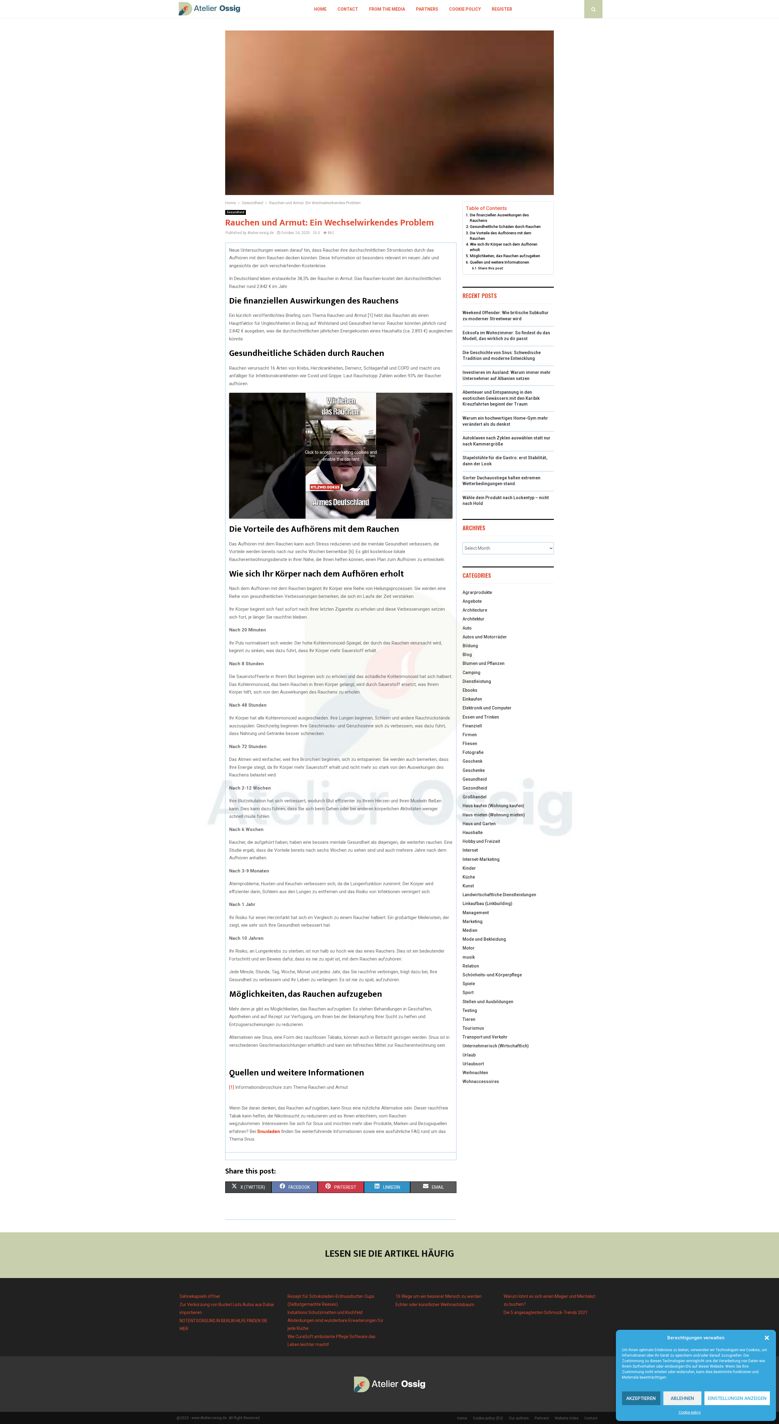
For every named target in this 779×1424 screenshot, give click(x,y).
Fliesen (470, 743)
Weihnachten (475, 1072)
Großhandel (475, 796)
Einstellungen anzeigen (737, 1398)
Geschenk (472, 761)
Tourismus (473, 1028)
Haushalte (473, 832)
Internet (470, 850)
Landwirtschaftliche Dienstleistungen (499, 894)
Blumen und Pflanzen (484, 663)
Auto (467, 628)
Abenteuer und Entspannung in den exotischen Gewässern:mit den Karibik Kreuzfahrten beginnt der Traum (501, 398)
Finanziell (472, 725)
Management (476, 912)
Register (502, 9)
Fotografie (473, 752)
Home (320, 9)
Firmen (470, 734)
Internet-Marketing (481, 859)
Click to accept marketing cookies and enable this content (341, 456)
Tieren (469, 1019)
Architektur (473, 618)
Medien (470, 930)
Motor (469, 948)
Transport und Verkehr (485, 1037)
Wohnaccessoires (481, 1081)
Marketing (473, 921)
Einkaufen (472, 699)
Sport (468, 992)
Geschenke (474, 770)
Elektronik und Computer (487, 707)
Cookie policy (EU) (488, 1418)
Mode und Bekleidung (484, 939)
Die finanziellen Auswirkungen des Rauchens (499, 218)
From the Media (387, 9)
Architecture (475, 610)
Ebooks (470, 690)
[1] (231, 1087)
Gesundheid (235, 212)
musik (469, 957)
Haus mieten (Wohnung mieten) (494, 814)
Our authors (519, 1418)
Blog (467, 654)
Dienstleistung (477, 681)
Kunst (468, 885)
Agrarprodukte (477, 592)
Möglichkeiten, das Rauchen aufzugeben (505, 256)
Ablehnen (682, 1398)
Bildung (470, 645)
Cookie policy (690, 1412)
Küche (469, 877)
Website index (566, 1418)
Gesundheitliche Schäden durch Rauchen (506, 226)
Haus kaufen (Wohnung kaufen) (493, 805)
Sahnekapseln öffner (200, 1296)
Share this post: (491, 268)
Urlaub (469, 1055)
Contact (347, 9)
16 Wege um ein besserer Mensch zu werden (439, 1296)
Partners (427, 9)
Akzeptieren (641, 1398)
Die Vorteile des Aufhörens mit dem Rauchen (500, 236)
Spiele (469, 983)
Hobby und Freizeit (481, 841)
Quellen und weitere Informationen (499, 262)
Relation (471, 966)
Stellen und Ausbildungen (488, 1001)
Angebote (472, 601)
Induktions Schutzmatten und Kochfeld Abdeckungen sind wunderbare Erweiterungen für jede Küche (335, 1320)
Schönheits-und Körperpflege (492, 974)
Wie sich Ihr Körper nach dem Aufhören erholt (503, 247)
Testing (470, 1010)
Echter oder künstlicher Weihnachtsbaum (435, 1304)
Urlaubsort (473, 1063)
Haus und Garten (479, 823)
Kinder (469, 868)
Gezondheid (475, 788)
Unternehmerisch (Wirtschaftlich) (496, 1045)
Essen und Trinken (481, 717)
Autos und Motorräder (485, 636)
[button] (767, 1338)
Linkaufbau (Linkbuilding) (487, 903)
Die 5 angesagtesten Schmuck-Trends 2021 (546, 1312)
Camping (471, 672)
